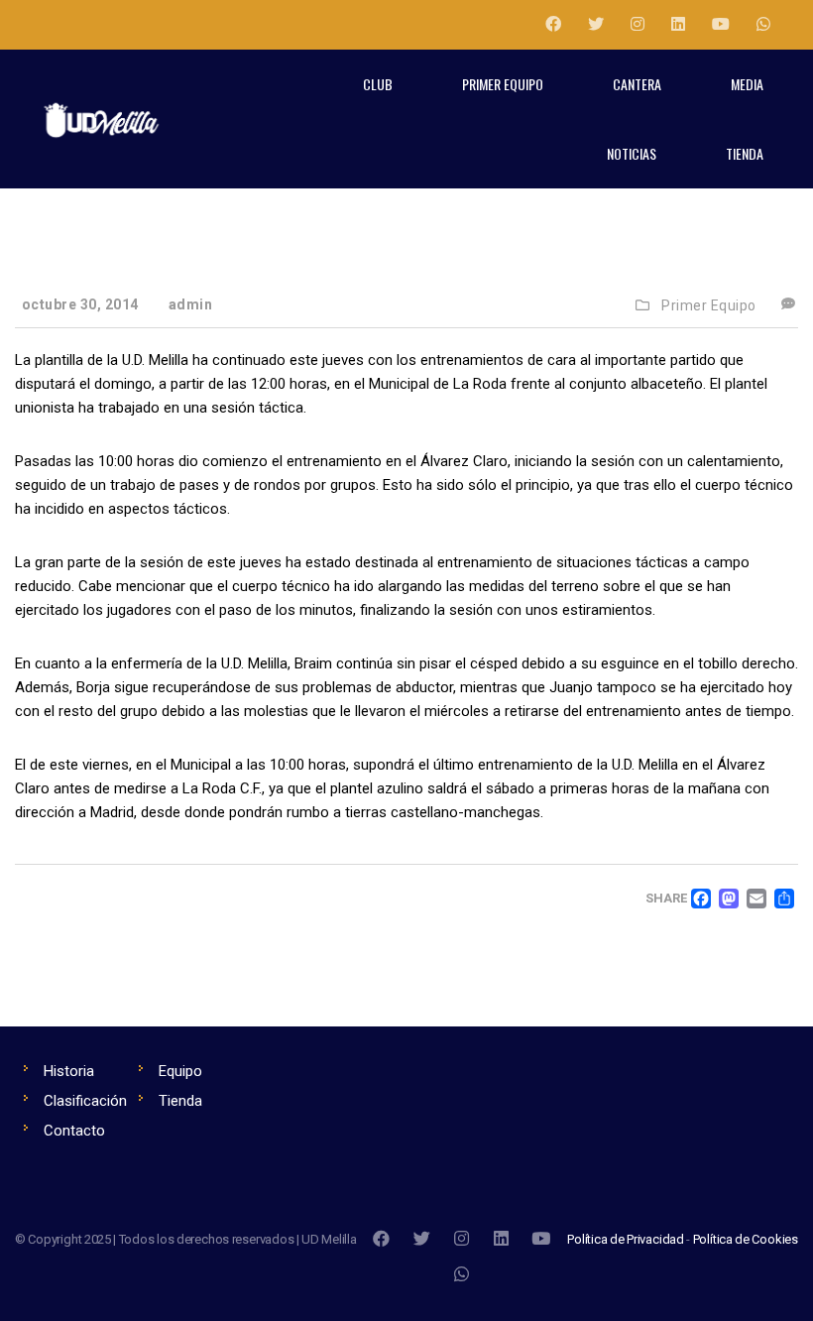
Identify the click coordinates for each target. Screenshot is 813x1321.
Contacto (74, 1131)
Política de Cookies (745, 1239)
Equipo (180, 1071)
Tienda (180, 1101)
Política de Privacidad (625, 1239)
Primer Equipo (708, 305)
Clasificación (85, 1101)
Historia (69, 1071)
